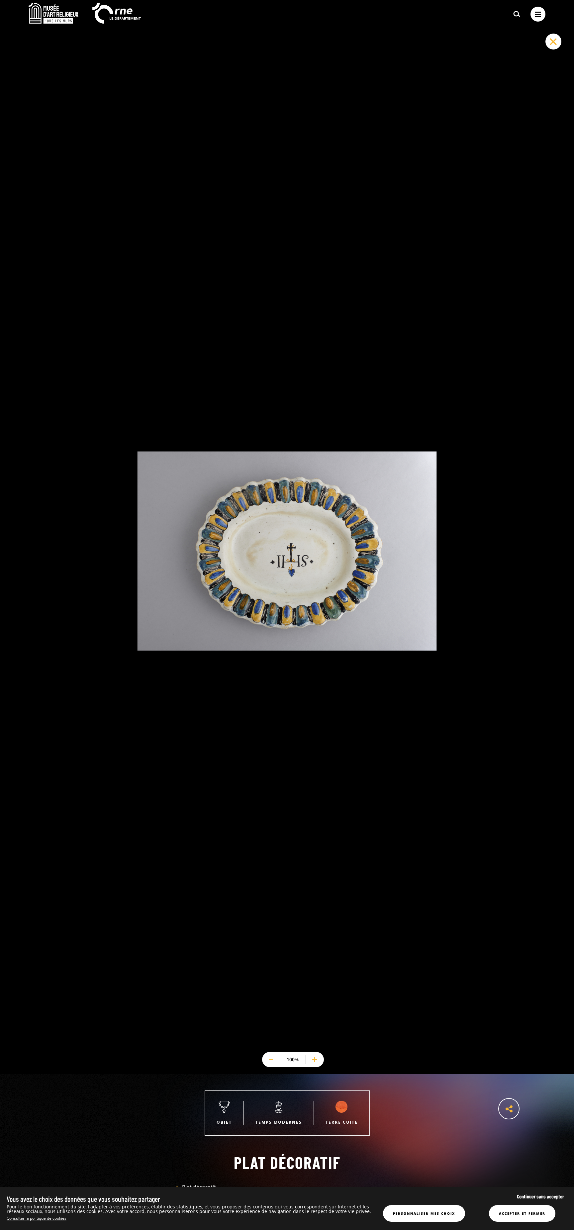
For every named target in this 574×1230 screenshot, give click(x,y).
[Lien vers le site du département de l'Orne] (117, 21)
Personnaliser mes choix (424, 1213)
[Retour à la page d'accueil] (53, 21)
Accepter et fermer (522, 1213)
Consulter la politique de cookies (36, 1218)
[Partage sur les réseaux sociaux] (509, 1108)
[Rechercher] (517, 14)
